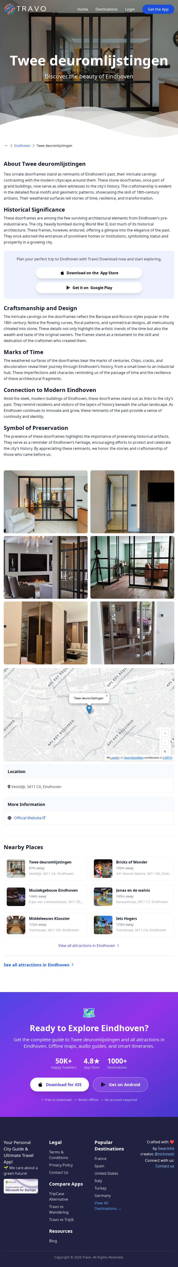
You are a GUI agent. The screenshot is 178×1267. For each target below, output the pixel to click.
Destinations (106, 9)
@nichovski (164, 1153)
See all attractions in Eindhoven (37, 965)
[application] (89, 714)
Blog (53, 1240)
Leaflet (114, 757)
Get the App (158, 9)
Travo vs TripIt (61, 1219)
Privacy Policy (61, 1165)
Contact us (165, 1165)
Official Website (27, 817)
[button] (89, 709)
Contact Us (58, 1172)
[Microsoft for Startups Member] (21, 1186)
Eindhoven (22, 145)
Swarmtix (166, 1148)
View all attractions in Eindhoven (86, 945)
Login (130, 9)
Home (82, 9)
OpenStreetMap (134, 757)
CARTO (167, 757)
